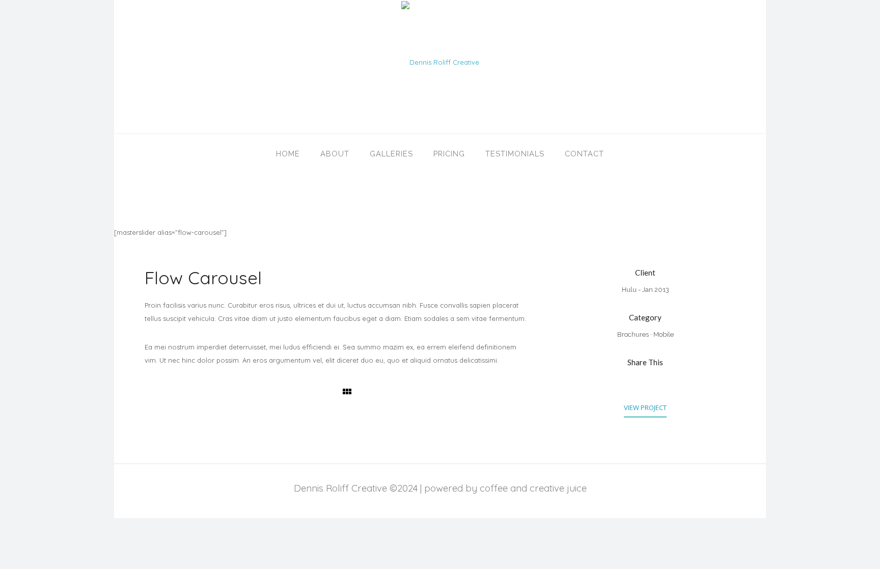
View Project (645, 407)
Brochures (633, 334)
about (334, 153)
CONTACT (584, 153)
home (288, 153)
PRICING (449, 153)
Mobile (663, 334)
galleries (391, 153)
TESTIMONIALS (514, 153)
